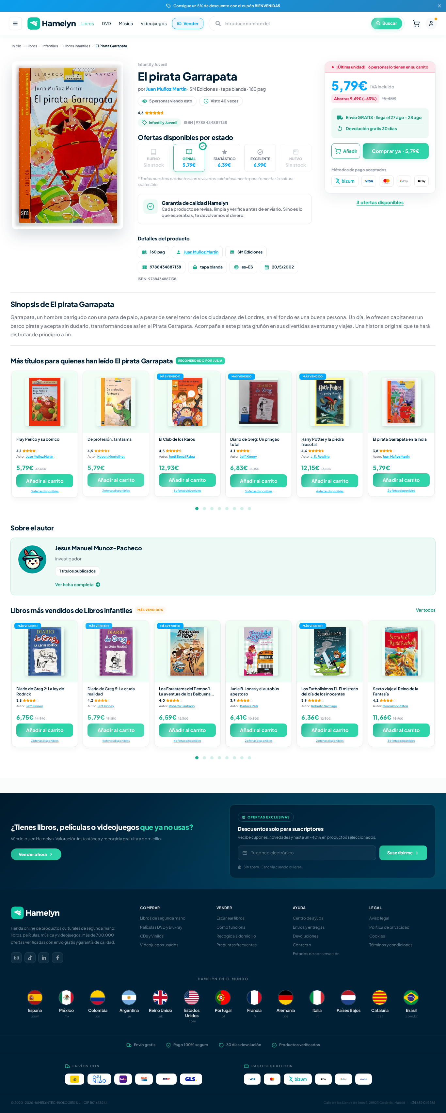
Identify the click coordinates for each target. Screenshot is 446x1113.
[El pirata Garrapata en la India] (401, 402)
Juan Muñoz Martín (166, 89)
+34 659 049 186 (422, 1103)
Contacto (302, 944)
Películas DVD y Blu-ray (161, 927)
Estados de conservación (316, 953)
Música (126, 23)
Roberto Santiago (182, 706)
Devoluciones (305, 936)
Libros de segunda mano (162, 918)
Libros (87, 23)
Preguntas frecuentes (236, 944)
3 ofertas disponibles (380, 202)
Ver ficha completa (74, 584)
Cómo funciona (231, 927)
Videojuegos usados (159, 944)
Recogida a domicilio (236, 936)
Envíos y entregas (309, 927)
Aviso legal (379, 918)
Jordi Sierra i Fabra (182, 456)
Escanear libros (230, 918)
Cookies (377, 936)
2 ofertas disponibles (401, 490)
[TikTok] (30, 957)
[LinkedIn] (43, 957)
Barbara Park (249, 706)
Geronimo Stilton (395, 706)
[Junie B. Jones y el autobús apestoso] (259, 651)
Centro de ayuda (308, 918)
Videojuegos (154, 23)
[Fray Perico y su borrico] (45, 402)
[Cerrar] (439, 5)
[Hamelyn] (51, 23)
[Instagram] (16, 957)
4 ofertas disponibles (329, 491)
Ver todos (426, 610)
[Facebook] (57, 957)
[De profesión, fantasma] (116, 402)
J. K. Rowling (320, 456)
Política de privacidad (389, 927)
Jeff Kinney (248, 456)
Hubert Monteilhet (111, 456)
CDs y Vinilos (152, 936)
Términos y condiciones (390, 944)
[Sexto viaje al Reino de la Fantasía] (401, 651)
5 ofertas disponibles (187, 490)
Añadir (350, 150)
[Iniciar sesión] (431, 23)
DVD (106, 23)
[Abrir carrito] (416, 23)
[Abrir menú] (15, 23)
